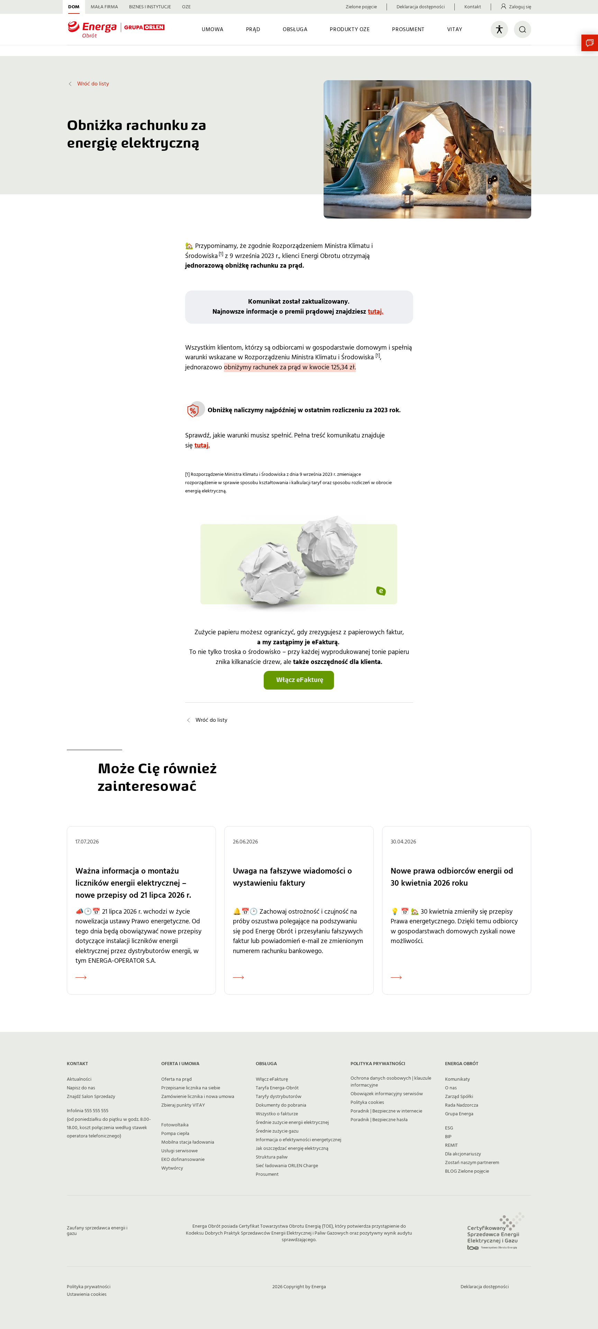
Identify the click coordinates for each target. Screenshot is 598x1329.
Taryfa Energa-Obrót (277, 1088)
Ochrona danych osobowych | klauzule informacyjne (391, 1082)
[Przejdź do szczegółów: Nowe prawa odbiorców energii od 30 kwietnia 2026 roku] (456, 910)
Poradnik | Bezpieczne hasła (379, 1119)
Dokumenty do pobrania (281, 1105)
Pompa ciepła (175, 1133)
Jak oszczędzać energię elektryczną (292, 1148)
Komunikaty (457, 1079)
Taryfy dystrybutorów (278, 1096)
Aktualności (79, 1079)
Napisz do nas (81, 1088)
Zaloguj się (520, 6)
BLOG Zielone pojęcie (467, 1171)
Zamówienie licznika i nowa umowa (197, 1096)
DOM (74, 6)
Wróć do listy (93, 83)
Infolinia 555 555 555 (87, 1110)
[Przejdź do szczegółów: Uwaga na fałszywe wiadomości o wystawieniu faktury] (299, 910)
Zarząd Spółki (459, 1096)
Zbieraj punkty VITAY (183, 1105)
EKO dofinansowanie (183, 1159)
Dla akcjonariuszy (463, 1154)
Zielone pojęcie (361, 6)
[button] (589, 43)
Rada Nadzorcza (461, 1105)
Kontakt (472, 6)
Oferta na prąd (176, 1079)
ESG (449, 1128)
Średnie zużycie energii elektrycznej (292, 1122)
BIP (448, 1136)
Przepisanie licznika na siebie (190, 1088)
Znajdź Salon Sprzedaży (91, 1096)
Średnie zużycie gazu (277, 1131)
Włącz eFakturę (272, 1079)
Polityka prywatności (88, 1286)
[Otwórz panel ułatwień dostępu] (499, 29)
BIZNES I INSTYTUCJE (150, 6)
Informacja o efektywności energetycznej (298, 1139)
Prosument (267, 1174)
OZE (186, 6)
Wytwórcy (172, 1168)
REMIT (451, 1145)
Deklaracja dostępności (421, 6)
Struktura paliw (272, 1157)
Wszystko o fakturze (277, 1113)
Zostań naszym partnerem (472, 1162)
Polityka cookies (367, 1102)
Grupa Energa (459, 1113)
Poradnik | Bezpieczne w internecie (386, 1111)
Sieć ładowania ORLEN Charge (287, 1165)
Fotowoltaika (175, 1125)
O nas (451, 1088)
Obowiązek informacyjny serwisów (387, 1093)
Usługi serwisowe (179, 1150)
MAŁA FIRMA (104, 6)
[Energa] (116, 29)
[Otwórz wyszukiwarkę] (522, 29)
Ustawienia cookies (87, 1294)
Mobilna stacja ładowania (187, 1142)
